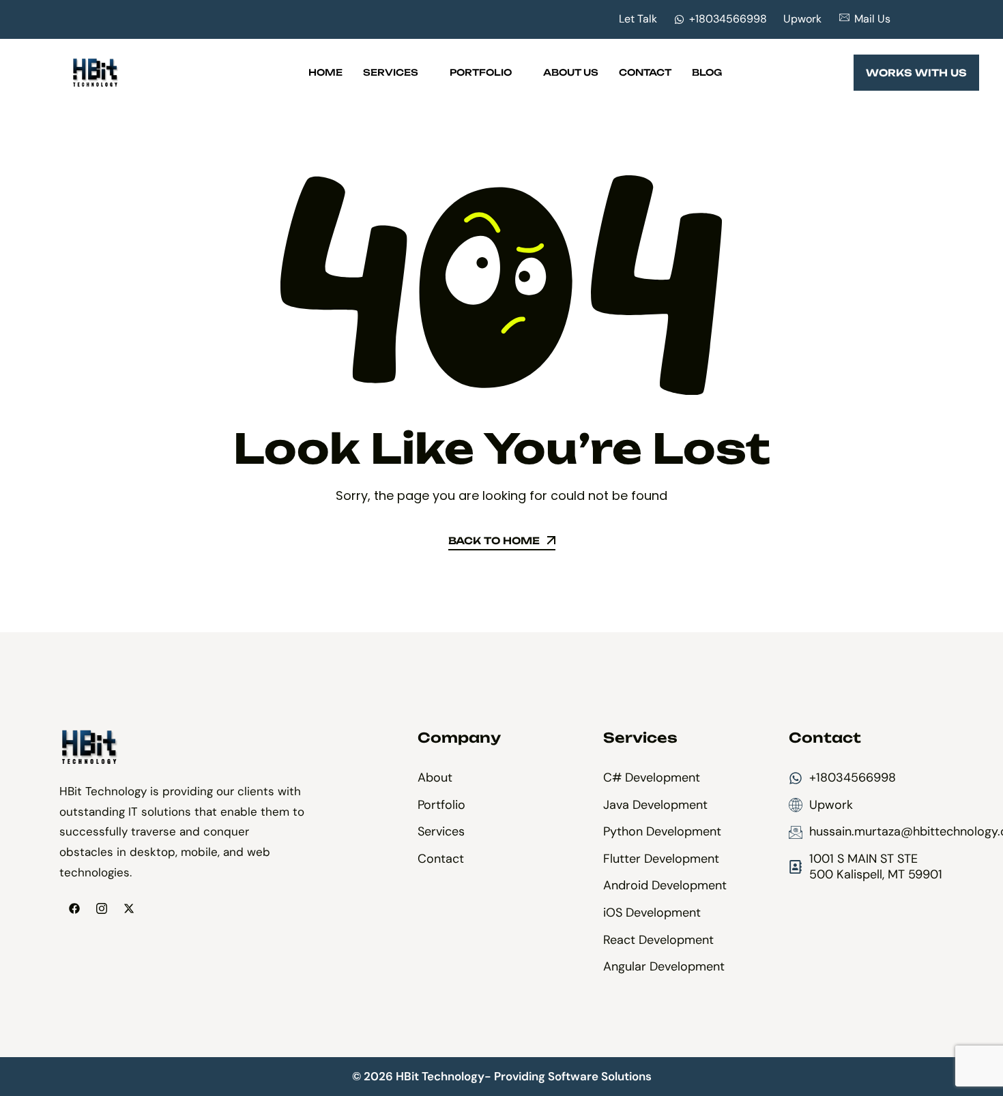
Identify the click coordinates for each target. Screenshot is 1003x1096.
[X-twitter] (129, 908)
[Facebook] (74, 908)
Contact (645, 72)
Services (390, 72)
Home (325, 72)
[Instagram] (101, 908)
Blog (707, 72)
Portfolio (481, 72)
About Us (570, 72)
